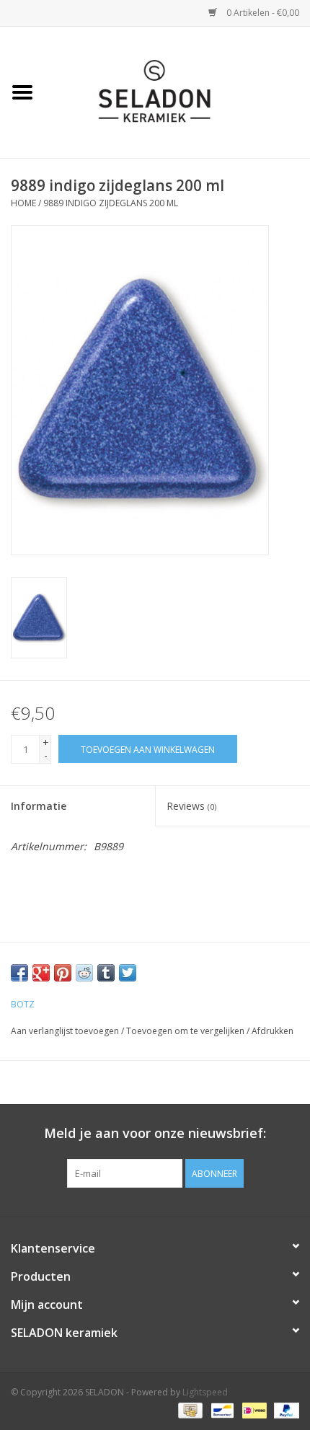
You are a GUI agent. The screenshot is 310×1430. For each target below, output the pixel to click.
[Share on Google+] (41, 972)
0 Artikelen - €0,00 (261, 12)
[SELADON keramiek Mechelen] (177, 91)
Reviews (191, 806)
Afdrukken (272, 1031)
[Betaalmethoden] (189, 1410)
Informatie (38, 806)
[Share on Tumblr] (106, 972)
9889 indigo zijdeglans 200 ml (110, 203)
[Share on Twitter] (127, 972)
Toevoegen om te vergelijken (186, 1031)
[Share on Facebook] (19, 972)
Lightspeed (205, 1392)
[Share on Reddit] (84, 972)
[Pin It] (62, 972)
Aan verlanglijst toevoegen (65, 1031)
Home (23, 203)
